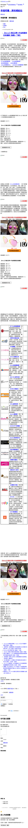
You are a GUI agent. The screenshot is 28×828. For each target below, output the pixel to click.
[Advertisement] (14, 169)
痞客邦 (9, 688)
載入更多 (3, 697)
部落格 (5, 25)
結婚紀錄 (11, 692)
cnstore (2, 680)
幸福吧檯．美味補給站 (11, 10)
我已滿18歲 (3, 825)
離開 (8, 825)
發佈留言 (3, 705)
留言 (12, 688)
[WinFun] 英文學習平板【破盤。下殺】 (12, 650)
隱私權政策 (24, 807)
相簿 (4, 23)
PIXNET (6, 807)
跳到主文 (3, 14)
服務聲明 (14, 809)
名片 (4, 27)
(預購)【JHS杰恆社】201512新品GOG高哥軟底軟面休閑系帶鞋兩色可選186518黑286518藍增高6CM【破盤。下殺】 (15, 668)
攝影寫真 (12, 21)
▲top (2, 694)
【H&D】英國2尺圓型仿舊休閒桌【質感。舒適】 (15, 651)
